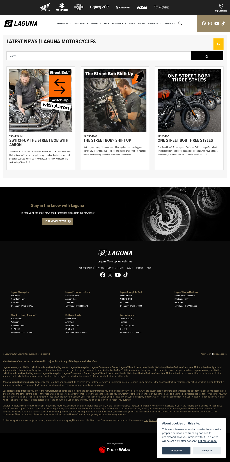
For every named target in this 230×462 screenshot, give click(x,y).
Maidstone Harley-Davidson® (23, 315)
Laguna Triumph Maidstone (186, 292)
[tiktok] (223, 23)
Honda (101, 267)
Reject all (207, 450)
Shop (106, 23)
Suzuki (130, 267)
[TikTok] (126, 275)
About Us (153, 23)
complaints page (152, 420)
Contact (168, 23)
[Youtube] (119, 275)
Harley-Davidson (87, 267)
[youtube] (217, 23)
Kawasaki (111, 267)
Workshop (118, 23)
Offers (95, 23)
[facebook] (203, 23)
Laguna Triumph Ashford (131, 292)
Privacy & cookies (220, 353)
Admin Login (206, 353)
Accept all (176, 450)
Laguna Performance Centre (77, 292)
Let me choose (207, 440)
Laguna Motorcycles (20, 292)
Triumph (139, 267)
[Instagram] (111, 275)
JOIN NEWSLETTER (55, 221)
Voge (149, 267)
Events (141, 23)
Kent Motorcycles (127, 315)
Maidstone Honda (73, 315)
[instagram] (210, 23)
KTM (121, 267)
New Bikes (63, 23)
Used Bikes (80, 23)
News (132, 23)
